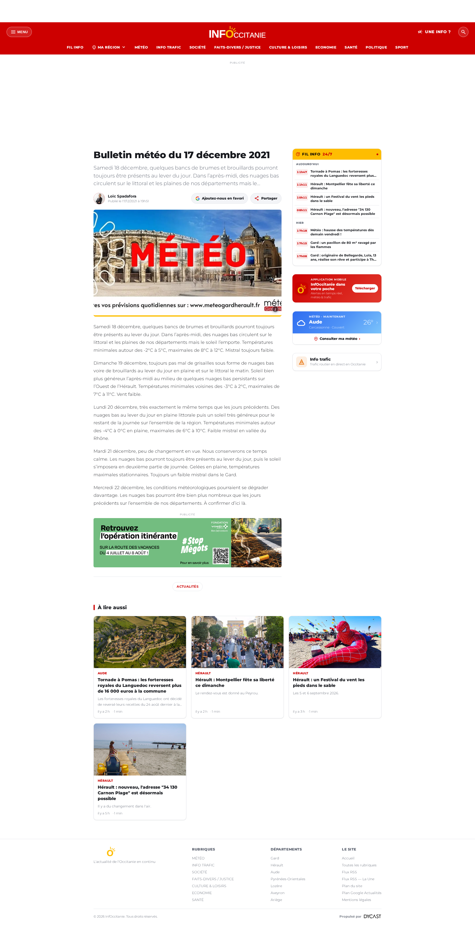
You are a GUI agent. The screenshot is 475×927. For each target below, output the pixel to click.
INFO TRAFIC (168, 47)
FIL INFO (75, 47)
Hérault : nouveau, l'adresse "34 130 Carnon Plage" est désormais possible (137, 793)
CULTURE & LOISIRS (288, 47)
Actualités (187, 586)
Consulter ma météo (340, 339)
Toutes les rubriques (359, 865)
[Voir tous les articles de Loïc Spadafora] (99, 198)
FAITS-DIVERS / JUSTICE (237, 47)
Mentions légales (356, 900)
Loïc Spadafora (122, 196)
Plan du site (352, 886)
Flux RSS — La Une (358, 879)
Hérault (277, 865)
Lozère (276, 886)
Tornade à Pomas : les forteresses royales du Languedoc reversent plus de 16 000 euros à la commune (139, 685)
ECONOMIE (325, 47)
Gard (275, 858)
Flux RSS (349, 872)
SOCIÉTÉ (198, 47)
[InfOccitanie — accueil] (237, 32)
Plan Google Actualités (361, 893)
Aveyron (278, 893)
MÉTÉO (141, 47)
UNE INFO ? (434, 32)
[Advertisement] (237, 101)
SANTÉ (351, 47)
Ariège (276, 900)
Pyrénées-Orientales (288, 879)
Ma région (109, 47)
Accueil (348, 858)
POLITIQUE (376, 47)
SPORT (401, 47)
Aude (275, 872)
